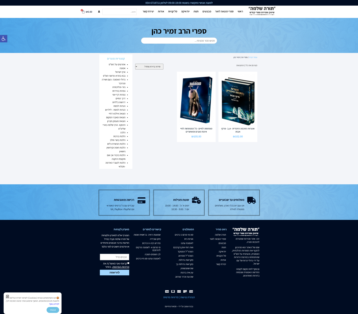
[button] (7, 296)
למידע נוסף (54, 304)
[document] (179, 157)
